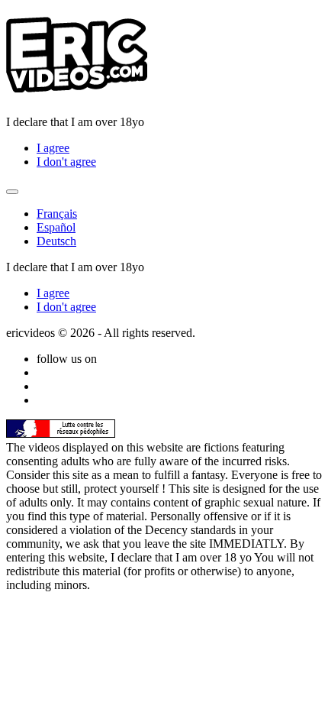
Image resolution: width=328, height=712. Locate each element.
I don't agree (66, 161)
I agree (53, 147)
